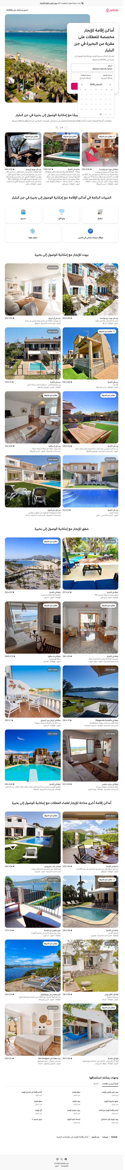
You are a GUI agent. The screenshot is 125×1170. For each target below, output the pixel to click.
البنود (57, 1166)
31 (101, 114)
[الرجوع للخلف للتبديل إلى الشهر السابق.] (110, 84)
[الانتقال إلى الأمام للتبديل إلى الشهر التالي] (82, 84)
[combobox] (92, 69)
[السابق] (66, 127)
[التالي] (57, 127)
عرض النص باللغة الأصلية (48, 3)
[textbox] (103, 78)
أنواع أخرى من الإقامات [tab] (110, 1084)
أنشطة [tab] (96, 1084)
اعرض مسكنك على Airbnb (17, 10)
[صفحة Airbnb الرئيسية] (112, 10)
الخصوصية (64, 1166)
